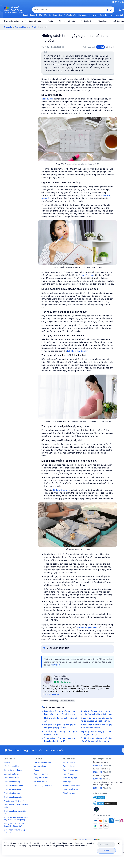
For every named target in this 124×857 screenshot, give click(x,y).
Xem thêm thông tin (51, 694)
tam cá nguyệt (87, 275)
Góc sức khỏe (20, 27)
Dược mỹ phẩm (40, 766)
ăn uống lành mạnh (67, 701)
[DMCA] (105, 803)
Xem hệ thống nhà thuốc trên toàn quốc (36, 750)
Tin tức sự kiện (69, 793)
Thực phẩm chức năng (43, 762)
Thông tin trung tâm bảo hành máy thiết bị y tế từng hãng (16, 818)
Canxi (25, 15)
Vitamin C (119, 15)
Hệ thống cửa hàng (11, 766)
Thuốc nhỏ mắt (70, 15)
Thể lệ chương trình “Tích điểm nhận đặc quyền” (14, 825)
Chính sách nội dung (12, 782)
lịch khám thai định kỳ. (77, 351)
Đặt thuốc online (40, 782)
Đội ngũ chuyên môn (71, 785)
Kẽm (40, 15)
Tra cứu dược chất (70, 770)
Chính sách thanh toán (13, 797)
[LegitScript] (105, 809)
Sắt (45, 15)
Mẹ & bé (32, 27)
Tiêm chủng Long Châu (43, 785)
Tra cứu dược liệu (70, 774)
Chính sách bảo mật (12, 793)
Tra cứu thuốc (68, 766)
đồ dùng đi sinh (60, 490)
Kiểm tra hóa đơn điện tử (13, 801)
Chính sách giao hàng (12, 789)
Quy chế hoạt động (11, 774)
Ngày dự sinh (47, 99)
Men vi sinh (93, 15)
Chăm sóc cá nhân (41, 774)
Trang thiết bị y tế (41, 778)
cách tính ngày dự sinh (87, 627)
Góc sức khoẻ (69, 762)
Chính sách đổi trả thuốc (13, 785)
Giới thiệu (7, 762)
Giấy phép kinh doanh (13, 770)
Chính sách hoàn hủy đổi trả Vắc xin (15, 812)
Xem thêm (55, 665)
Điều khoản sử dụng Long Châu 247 (14, 831)
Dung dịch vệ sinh (107, 15)
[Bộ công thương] (99, 797)
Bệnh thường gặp (70, 778)
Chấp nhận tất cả (106, 844)
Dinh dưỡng (54, 701)
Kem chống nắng (55, 15)
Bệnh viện (67, 782)
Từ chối (106, 851)
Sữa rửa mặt (82, 15)
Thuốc (36, 770)
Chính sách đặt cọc (11, 778)
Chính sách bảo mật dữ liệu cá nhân (16, 806)
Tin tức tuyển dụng (71, 789)
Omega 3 (33, 15)
